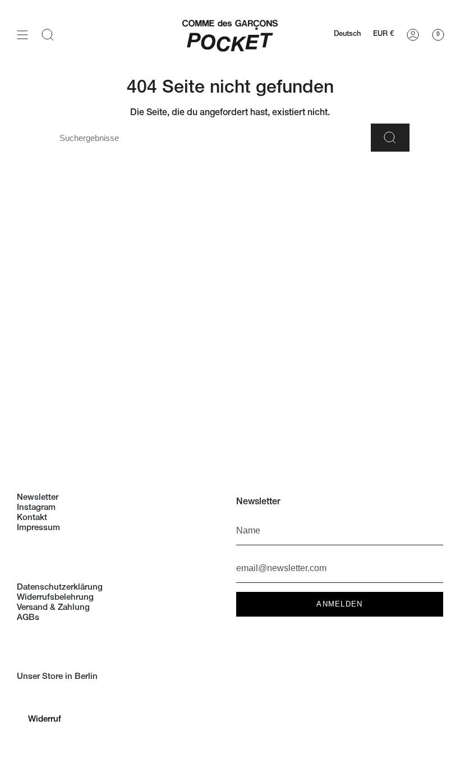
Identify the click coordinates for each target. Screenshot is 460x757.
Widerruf (44, 719)
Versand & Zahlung (53, 608)
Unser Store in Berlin (57, 677)
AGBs (28, 618)
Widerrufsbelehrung (55, 598)
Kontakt (32, 518)
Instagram (36, 508)
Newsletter (37, 498)
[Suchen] (390, 138)
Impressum (38, 528)
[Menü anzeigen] (22, 34)
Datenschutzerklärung (60, 587)
